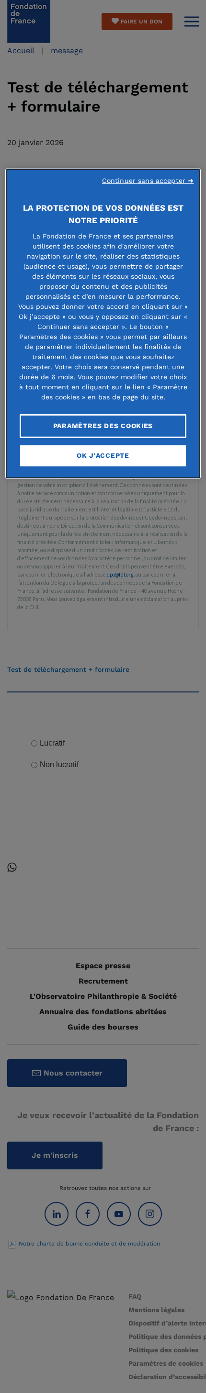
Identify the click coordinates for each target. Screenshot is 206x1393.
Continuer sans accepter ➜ (148, 180)
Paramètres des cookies (103, 426)
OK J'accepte (103, 455)
